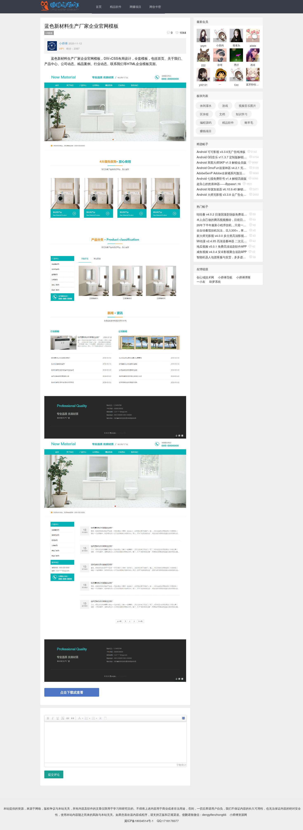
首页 (99, 7)
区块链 (204, 114)
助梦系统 (215, 281)
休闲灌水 (205, 106)
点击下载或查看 (71, 692)
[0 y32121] (203, 74)
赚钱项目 (205, 131)
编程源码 (205, 122)
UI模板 (49, 33)
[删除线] (67, 718)
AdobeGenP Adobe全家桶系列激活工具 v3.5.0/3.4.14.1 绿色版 (222, 173)
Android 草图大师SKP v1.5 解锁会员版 (221, 162)
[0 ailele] (253, 35)
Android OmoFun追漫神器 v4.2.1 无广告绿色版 (222, 168)
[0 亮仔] (236, 54)
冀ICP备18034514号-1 (139, 821)
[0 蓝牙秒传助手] (253, 74)
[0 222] (203, 54)
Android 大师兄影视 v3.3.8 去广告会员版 (222, 194)
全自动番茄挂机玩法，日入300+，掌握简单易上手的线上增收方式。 (222, 230)
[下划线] (57, 718)
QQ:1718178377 (168, 821)
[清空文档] (105, 718)
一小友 (201, 281)
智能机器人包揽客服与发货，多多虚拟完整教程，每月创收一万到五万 (222, 257)
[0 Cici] (236, 74)
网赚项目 (135, 7)
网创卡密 (155, 7)
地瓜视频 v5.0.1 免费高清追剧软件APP (222, 246)
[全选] (100, 718)
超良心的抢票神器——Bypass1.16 (219, 184)
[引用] (72, 718)
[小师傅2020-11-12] (52, 46)
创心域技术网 (205, 277)
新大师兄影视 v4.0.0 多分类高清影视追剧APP (222, 236)
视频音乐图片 (247, 106)
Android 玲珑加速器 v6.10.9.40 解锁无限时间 (222, 189)
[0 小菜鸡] (220, 35)
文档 (222, 114)
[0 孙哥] (220, 54)
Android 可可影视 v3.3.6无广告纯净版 (221, 152)
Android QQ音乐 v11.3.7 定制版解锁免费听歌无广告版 (222, 157)
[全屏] (183, 718)
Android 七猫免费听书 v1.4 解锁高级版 (222, 178)
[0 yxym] (203, 35)
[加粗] (48, 718)
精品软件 (115, 7)
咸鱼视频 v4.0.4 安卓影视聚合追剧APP (222, 252)
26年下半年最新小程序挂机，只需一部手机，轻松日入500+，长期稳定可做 (222, 225)
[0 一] (220, 74)
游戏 (225, 106)
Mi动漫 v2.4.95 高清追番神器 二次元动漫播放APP (222, 241)
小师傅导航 (225, 277)
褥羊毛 (248, 122)
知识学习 (241, 114)
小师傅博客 (243, 277)
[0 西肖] (253, 54)
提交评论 (54, 774)
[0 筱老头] (236, 35)
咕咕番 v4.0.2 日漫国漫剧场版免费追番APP (222, 214)
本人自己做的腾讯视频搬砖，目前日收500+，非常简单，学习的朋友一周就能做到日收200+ (222, 220)
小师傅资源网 (238, 815)
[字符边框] (62, 718)
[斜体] (52, 718)
